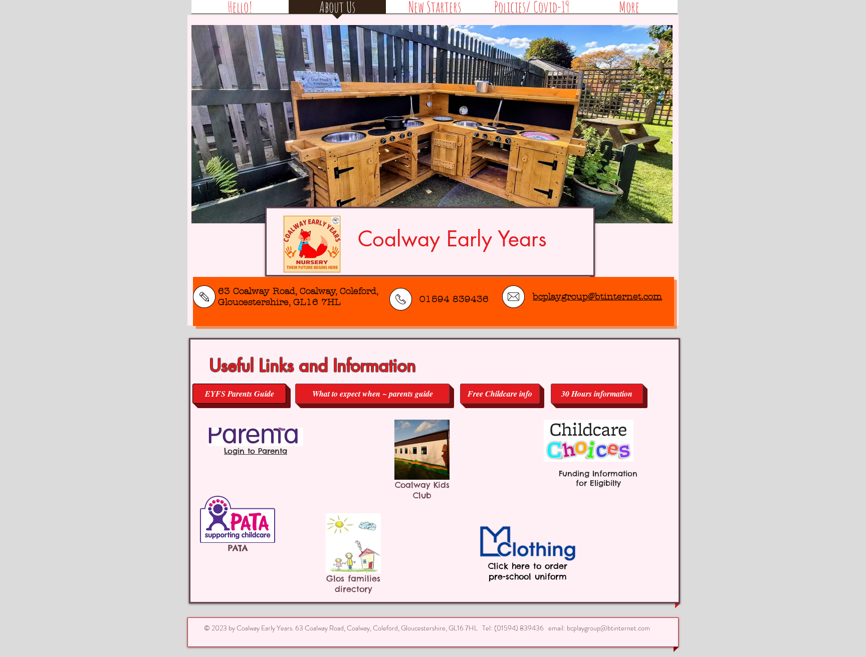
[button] (432, 124)
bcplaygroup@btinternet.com (608, 628)
